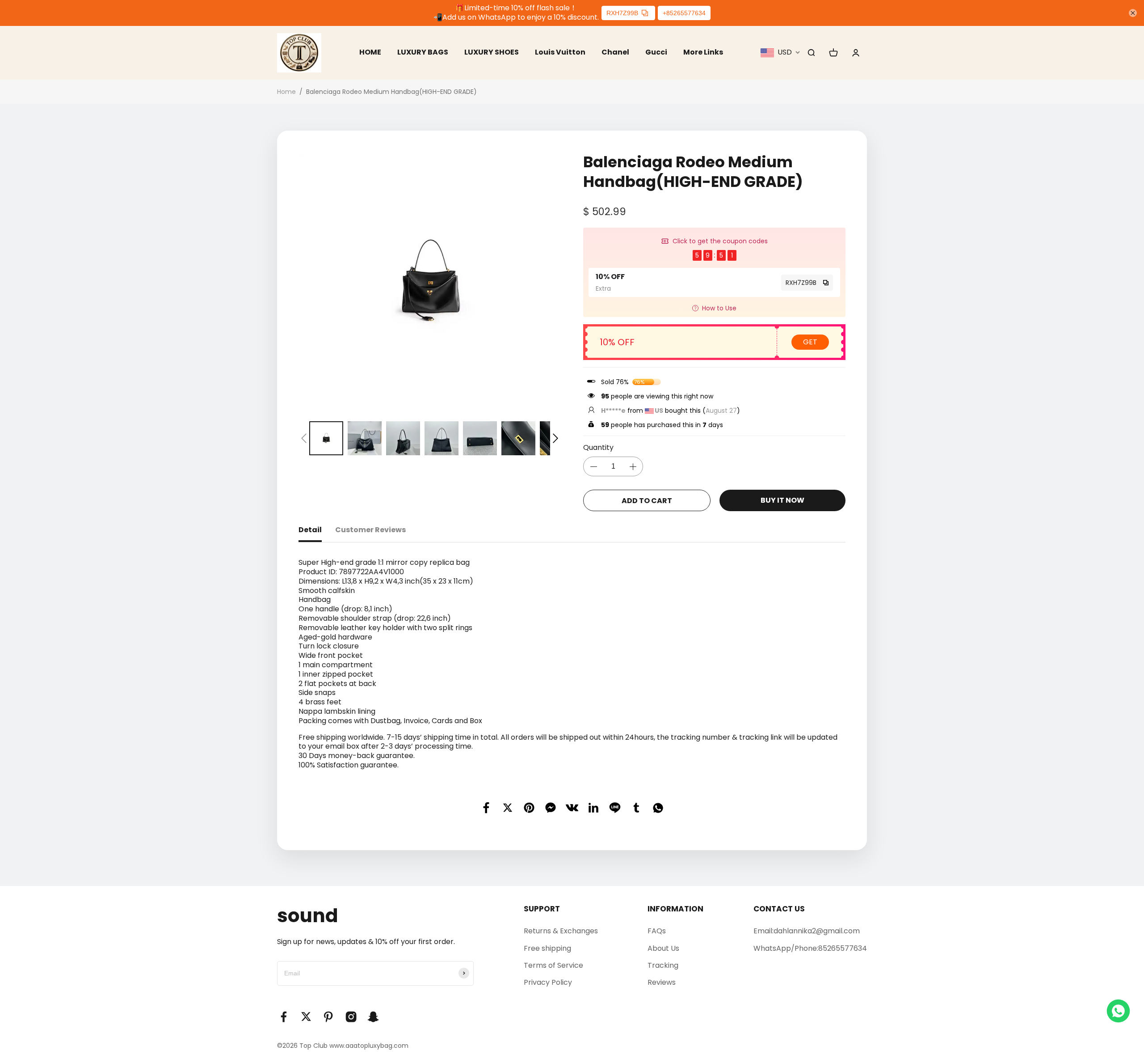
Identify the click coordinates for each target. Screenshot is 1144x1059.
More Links (703, 52)
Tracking (663, 965)
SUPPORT (542, 908)
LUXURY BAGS (422, 52)
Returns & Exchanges (561, 931)
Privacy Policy (548, 982)
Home (286, 91)
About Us (663, 948)
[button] (304, 438)
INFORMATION (675, 908)
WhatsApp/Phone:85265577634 (810, 948)
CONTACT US (779, 908)
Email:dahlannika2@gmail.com (806, 931)
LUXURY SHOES (491, 52)
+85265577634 (684, 13)
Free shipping (547, 948)
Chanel (615, 52)
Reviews (662, 982)
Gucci (656, 52)
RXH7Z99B (622, 13)
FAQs (657, 931)
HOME (370, 52)
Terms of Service (553, 965)
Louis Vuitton (560, 52)
